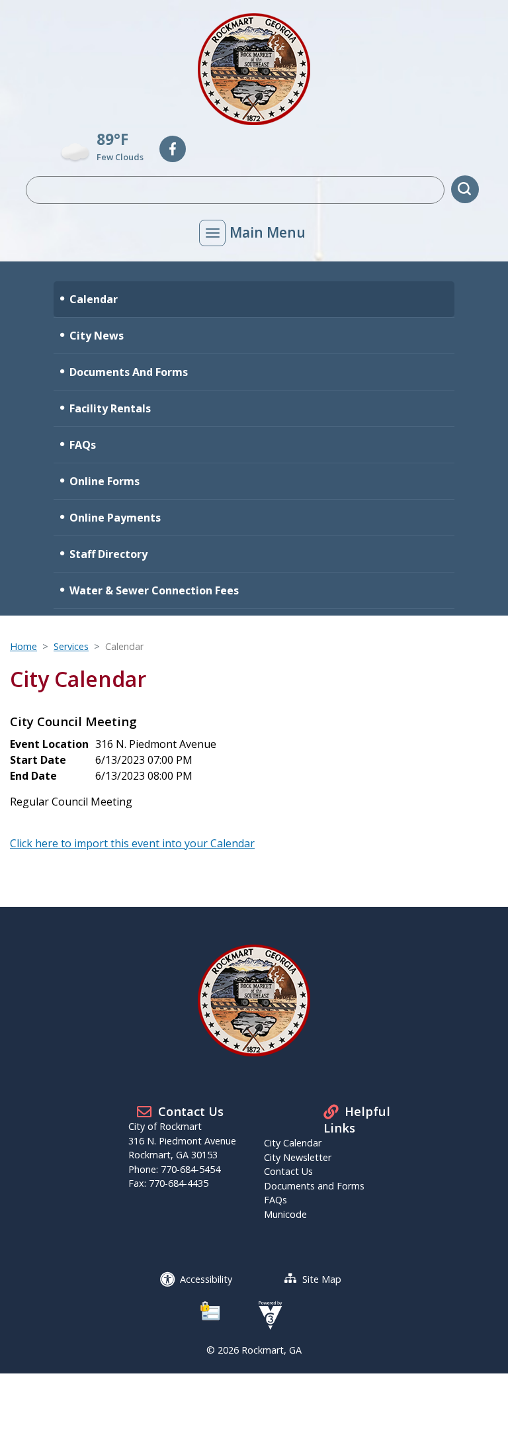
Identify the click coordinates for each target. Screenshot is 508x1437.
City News (96, 335)
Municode (285, 1214)
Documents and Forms (314, 1186)
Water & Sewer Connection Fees (154, 590)
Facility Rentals (110, 408)
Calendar (93, 299)
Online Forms (104, 481)
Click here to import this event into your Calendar (132, 843)
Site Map (321, 1279)
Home (23, 646)
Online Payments (115, 517)
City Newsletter (297, 1157)
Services (71, 646)
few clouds (120, 157)
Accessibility (206, 1279)
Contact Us (288, 1171)
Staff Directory (108, 554)
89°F (112, 139)
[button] (465, 189)
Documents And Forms (128, 372)
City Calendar (292, 1142)
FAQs (82, 445)
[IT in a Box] (267, 1314)
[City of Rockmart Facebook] (172, 149)
